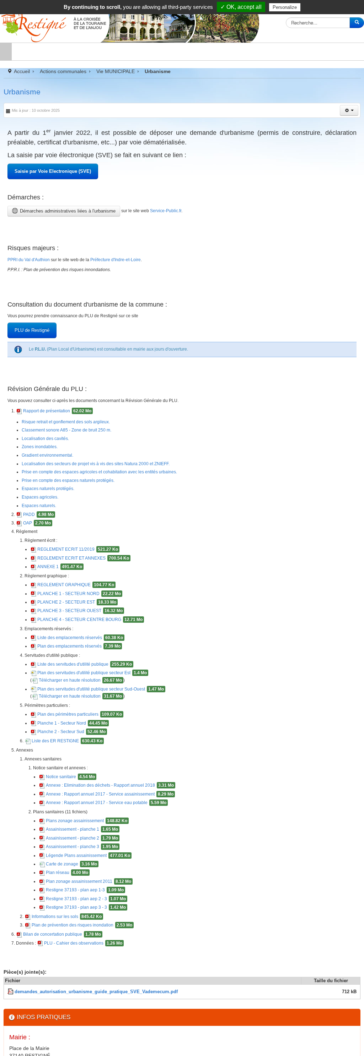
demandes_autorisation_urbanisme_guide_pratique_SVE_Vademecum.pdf (96, 1033)
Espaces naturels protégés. (54, 516)
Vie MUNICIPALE (115, 71)
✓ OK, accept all (241, 7)
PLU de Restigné (32, 350)
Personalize (285, 7)
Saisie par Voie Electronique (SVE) (53, 178)
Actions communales (63, 71)
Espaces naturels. (43, 534)
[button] (349, 110)
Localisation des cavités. (50, 465)
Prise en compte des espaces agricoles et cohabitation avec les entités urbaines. (114, 499)
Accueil (22, 71)
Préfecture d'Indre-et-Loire (134, 273)
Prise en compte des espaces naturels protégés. (77, 508)
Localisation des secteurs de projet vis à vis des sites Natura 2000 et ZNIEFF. (110, 491)
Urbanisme (22, 92)
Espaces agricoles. (44, 525)
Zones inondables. (44, 474)
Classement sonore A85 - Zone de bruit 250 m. (76, 457)
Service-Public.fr (174, 220)
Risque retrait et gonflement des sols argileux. (75, 448)
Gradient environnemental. (53, 482)
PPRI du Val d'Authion (32, 273)
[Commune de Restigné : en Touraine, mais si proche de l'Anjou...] (131, 22)
